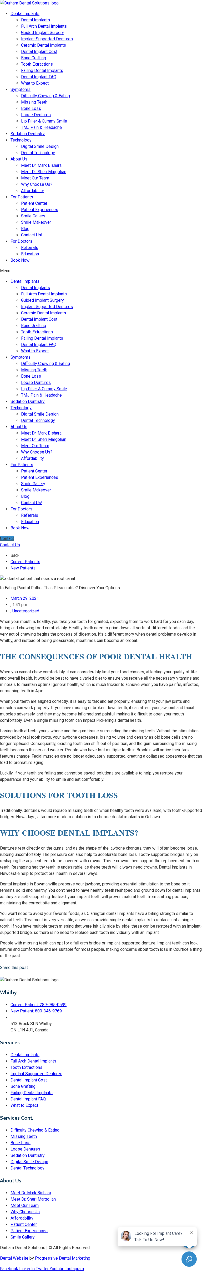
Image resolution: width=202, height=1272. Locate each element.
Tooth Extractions (37, 64)
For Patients (22, 196)
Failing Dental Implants (42, 70)
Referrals (29, 247)
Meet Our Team (35, 178)
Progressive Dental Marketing (62, 1258)
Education (30, 253)
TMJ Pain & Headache (41, 127)
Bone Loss (31, 108)
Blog (25, 228)
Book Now (20, 260)
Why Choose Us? (36, 184)
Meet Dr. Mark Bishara (41, 165)
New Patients (23, 568)
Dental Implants (25, 13)
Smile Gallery (33, 215)
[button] (101, 271)
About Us (19, 159)
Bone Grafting (33, 57)
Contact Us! (31, 234)
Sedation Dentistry (28, 133)
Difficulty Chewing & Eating (45, 95)
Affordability (32, 190)
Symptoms (21, 89)
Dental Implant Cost (39, 51)
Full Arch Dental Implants (44, 26)
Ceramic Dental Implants (43, 45)
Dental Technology (38, 152)
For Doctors (21, 241)
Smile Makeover (36, 222)
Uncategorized (25, 610)
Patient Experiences (39, 209)
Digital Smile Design (40, 146)
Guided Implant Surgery (42, 32)
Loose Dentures (36, 114)
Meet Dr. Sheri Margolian (43, 171)
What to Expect (35, 83)
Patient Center (34, 203)
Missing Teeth (34, 102)
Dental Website (14, 1258)
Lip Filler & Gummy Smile (44, 121)
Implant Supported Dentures (47, 38)
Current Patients (25, 561)
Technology (21, 140)
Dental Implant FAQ (38, 76)
